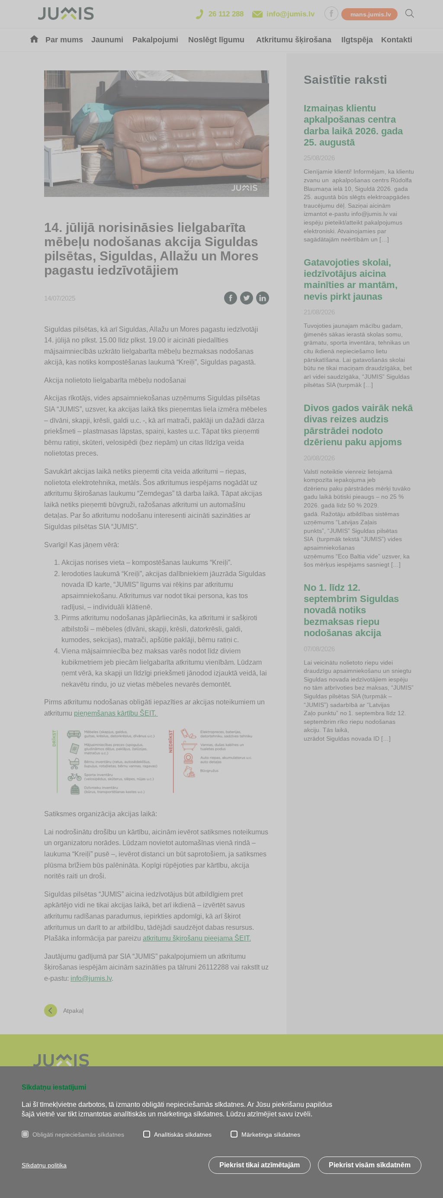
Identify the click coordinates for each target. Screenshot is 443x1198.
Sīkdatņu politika (44, 1165)
